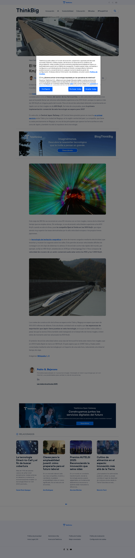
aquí (71, 84)
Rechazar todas (75, 89)
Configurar (46, 89)
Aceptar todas (90, 89)
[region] (68, 75)
